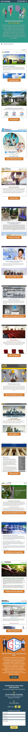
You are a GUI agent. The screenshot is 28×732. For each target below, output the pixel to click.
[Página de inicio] (1, 44)
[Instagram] (19, 706)
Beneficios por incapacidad (14, 552)
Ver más (14, 677)
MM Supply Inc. (14, 434)
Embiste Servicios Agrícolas (14, 591)
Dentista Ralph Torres (14, 277)
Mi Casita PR (14, 119)
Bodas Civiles (14, 198)
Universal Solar (14, 80)
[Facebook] (16, 706)
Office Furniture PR (14, 631)
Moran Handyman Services (14, 395)
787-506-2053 (14, 703)
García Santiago (5, 1)
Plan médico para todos (14, 159)
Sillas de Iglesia (14, 355)
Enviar (14, 727)
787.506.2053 (21, 1)
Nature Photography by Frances (14, 513)
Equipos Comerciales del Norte (14, 316)
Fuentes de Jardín (14, 237)
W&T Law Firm (14, 473)
